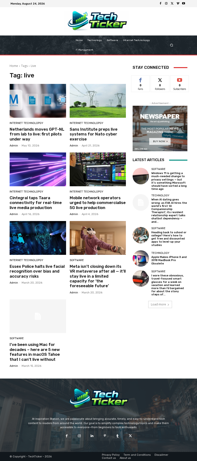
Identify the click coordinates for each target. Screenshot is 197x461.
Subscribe (179, 79)
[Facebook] (160, 3)
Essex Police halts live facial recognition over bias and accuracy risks (37, 271)
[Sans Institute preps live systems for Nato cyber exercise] (98, 101)
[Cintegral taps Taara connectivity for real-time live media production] (38, 169)
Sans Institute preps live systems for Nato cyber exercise (93, 134)
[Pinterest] (105, 436)
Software (77, 260)
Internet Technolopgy (26, 123)
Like (140, 79)
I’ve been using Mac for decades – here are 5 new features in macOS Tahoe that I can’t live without (35, 352)
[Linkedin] (92, 436)
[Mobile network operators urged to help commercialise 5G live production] (98, 169)
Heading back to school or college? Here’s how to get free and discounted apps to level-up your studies (168, 239)
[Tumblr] (117, 436)
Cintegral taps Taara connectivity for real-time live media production (36, 202)
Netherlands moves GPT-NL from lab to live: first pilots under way (37, 134)
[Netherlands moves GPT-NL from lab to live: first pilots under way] (38, 101)
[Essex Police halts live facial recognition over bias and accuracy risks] (38, 238)
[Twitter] (172, 3)
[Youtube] (183, 3)
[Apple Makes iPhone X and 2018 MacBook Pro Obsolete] (141, 258)
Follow (160, 79)
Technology (160, 195)
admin (14, 145)
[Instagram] (166, 3)
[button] (176, 45)
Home (14, 66)
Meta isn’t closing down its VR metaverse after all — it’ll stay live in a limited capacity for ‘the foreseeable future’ (98, 276)
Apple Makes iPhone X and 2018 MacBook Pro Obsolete (169, 260)
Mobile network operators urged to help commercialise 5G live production (98, 202)
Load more (158, 304)
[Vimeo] (178, 3)
